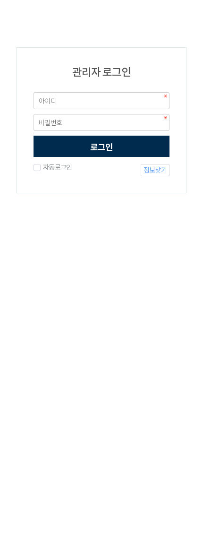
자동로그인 (57, 167)
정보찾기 (155, 169)
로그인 (101, 147)
